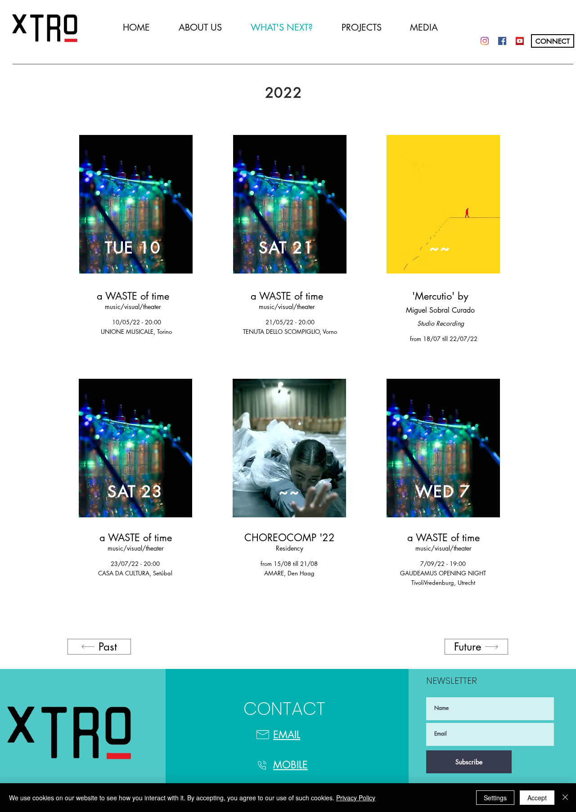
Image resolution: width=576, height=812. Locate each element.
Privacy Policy (355, 797)
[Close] (565, 797)
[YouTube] (520, 41)
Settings (495, 797)
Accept (537, 797)
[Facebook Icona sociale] (502, 41)
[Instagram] (485, 41)
